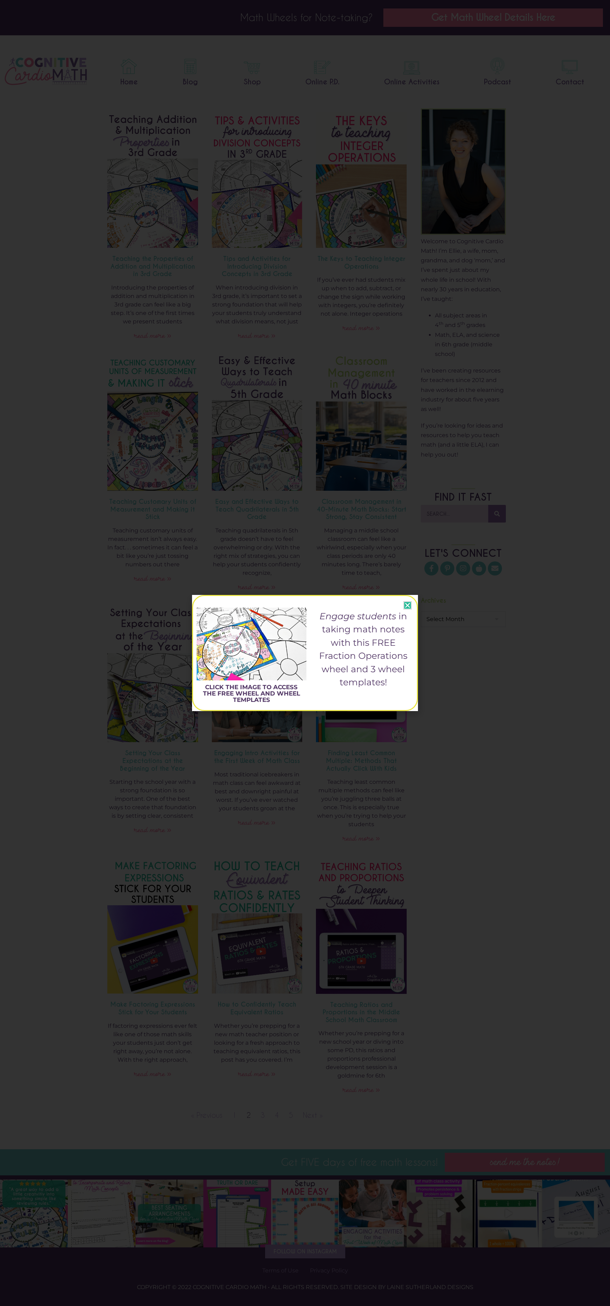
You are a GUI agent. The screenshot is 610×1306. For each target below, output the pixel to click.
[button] (407, 605)
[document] (305, 653)
